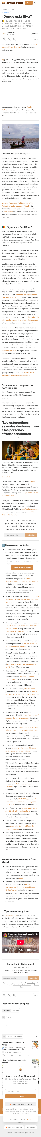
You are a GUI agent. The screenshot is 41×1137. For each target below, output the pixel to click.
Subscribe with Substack (22, 1104)
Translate (6, 12)
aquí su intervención (30, 509)
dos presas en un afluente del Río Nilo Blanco (21, 645)
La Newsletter (8, 9)
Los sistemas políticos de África (13, 1043)
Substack (10, 1133)
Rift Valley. (8, 211)
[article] (20, 1048)
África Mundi (11, 32)
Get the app (31, 1127)
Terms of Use (31, 983)
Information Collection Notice (22, 985)
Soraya (33, 481)
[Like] (4, 39)
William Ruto (29, 688)
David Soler (17, 1052)
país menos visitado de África (20, 46)
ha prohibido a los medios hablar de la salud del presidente (20, 318)
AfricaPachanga (10, 915)
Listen (36, 33)
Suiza (19, 297)
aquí (21, 878)
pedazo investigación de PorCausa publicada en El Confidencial (21, 887)
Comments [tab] (6, 1010)
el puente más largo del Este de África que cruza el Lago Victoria (20, 749)
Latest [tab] (9, 1036)
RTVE (31, 512)
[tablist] (11, 1010)
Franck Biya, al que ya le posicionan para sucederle (19, 374)
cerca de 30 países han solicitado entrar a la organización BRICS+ (21, 729)
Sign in (36, 3)
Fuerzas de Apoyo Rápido (15, 631)
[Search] (37, 1036)
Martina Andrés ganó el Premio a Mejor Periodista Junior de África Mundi (18, 204)
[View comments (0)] (9, 39)
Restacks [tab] (16, 1010)
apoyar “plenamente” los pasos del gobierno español (22, 716)
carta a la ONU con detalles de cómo (22, 624)
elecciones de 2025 (9, 350)
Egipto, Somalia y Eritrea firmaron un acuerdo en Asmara (22, 599)
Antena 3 (5, 514)
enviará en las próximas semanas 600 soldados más (22, 693)
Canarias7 (14, 514)
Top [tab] (4, 1036)
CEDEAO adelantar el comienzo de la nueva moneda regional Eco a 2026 (20, 802)
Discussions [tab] (18, 1036)
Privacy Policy (24, 1113)
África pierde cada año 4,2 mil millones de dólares (21, 810)
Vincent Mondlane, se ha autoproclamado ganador (21, 580)
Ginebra (13, 297)
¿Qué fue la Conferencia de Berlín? (14, 1061)
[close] (35, 1067)
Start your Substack (15, 1127)
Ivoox (12, 110)
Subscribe (29, 3)
